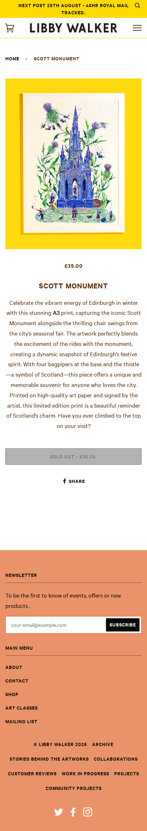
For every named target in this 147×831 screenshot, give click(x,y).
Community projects (74, 788)
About (13, 667)
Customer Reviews (32, 773)
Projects (126, 773)
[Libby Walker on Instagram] (88, 813)
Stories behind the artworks (49, 758)
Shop (12, 694)
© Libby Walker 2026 (60, 744)
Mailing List (21, 721)
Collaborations (116, 758)
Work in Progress (85, 773)
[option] (73, 164)
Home (12, 58)
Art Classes (21, 707)
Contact (17, 680)
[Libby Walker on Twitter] (59, 813)
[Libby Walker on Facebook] (73, 813)
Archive (102, 744)
